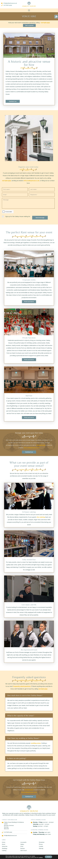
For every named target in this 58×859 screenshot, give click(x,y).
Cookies (41, 846)
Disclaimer (41, 842)
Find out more (29, 301)
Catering (4, 850)
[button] (29, 10)
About (3, 844)
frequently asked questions (22, 686)
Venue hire (4, 846)
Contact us (12, 101)
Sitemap (41, 848)
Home (3, 842)
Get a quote (29, 25)
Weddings (4, 848)
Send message (40, 217)
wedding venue (36, 743)
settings (41, 857)
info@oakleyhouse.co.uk (10, 3)
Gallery (22, 844)
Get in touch (23, 850)
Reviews (22, 848)
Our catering (41, 517)
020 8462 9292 (7, 5)
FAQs (21, 846)
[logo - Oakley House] (29, 4)
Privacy (41, 844)
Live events (23, 842)
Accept (48, 856)
